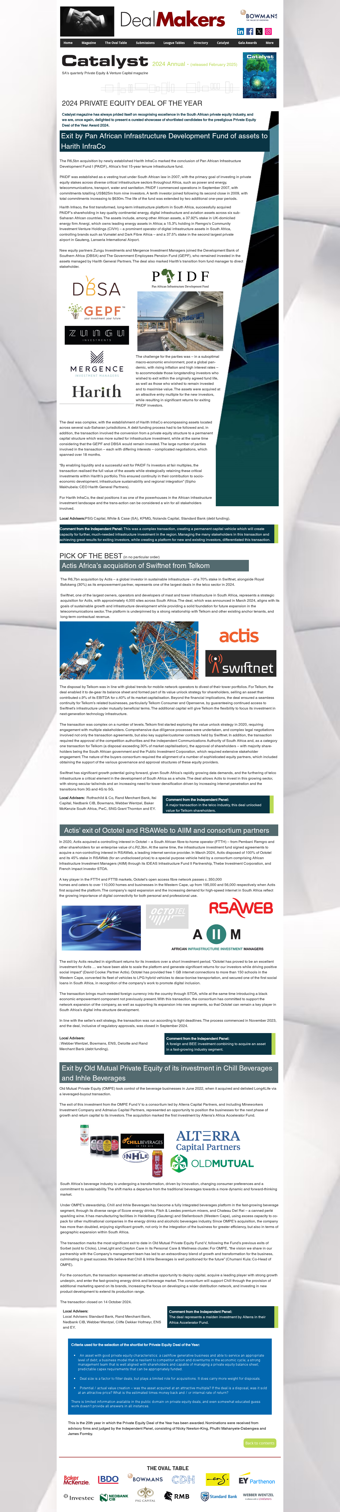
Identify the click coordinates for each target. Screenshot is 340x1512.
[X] (259, 31)
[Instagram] (268, 31)
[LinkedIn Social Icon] (240, 31)
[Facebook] (249, 31)
